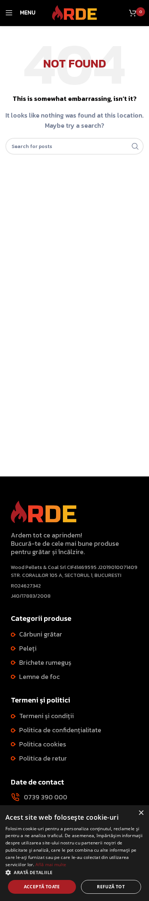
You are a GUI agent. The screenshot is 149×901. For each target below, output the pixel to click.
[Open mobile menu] (9, 12)
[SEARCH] (135, 146)
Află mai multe (50, 864)
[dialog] (74, 853)
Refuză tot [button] (111, 887)
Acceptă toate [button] (42, 887)
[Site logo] (74, 12)
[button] (74, 872)
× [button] (141, 813)
